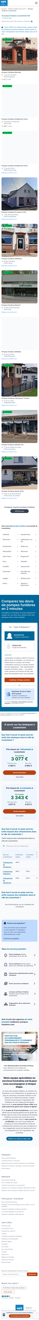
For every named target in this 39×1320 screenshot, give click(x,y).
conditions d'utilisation (6, 714)
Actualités (5, 1244)
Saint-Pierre (7, 556)
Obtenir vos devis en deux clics (19, 1139)
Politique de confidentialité (10, 1239)
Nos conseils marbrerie (9, 1180)
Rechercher (32, 1274)
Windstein (6, 539)
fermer (29, 1308)
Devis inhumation (19, 773)
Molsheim (24, 551)
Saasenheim (25, 566)
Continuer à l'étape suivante (19, 680)
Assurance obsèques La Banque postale (14, 1209)
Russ (4, 561)
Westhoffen (7, 551)
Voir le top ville (6, 1226)
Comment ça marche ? (8, 1231)
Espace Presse (6, 1262)
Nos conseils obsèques (9, 1158)
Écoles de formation (8, 1259)
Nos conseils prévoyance (9, 1202)
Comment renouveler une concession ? (13, 1185)
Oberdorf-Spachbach (25, 584)
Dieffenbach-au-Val (27, 540)
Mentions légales (7, 1241)
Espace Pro (5, 1254)
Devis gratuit (8, 1292)
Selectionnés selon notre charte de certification (17, 21)
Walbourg (24, 546)
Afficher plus (19, 511)
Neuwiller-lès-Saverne (26, 572)
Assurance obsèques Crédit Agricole (13, 1214)
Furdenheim (7, 546)
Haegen (5, 578)
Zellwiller (24, 561)
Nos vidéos (5, 1246)
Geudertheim (25, 534)
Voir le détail (26, 777)
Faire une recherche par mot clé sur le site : (15, 1271)
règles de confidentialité (27, 713)
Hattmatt (6, 534)
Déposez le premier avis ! (9, 172)
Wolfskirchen (25, 578)
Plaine (5, 583)
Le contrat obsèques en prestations (12, 1211)
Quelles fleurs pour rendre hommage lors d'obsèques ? (18, 1163)
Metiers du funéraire (8, 1257)
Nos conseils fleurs (7, 1249)
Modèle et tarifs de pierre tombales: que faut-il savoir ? (18, 1190)
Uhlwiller (6, 566)
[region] (19, 867)
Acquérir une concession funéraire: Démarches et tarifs (18, 1188)
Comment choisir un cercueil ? (11, 1160)
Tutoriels (4, 1252)
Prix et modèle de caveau (9, 1182)
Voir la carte (7, 18)
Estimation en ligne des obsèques (15, 1288)
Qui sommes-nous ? (8, 1228)
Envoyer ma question (11, 938)
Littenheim (6, 571)
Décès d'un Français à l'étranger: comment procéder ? (18, 1166)
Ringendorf (25, 556)
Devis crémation (19, 811)
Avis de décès (6, 1168)
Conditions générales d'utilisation (12, 1236)
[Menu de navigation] (36, 3)
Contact (4, 1233)
